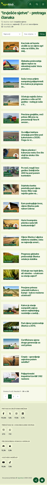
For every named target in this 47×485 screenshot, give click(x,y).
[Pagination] (17, 396)
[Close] (37, 4)
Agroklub (21, 478)
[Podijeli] (36, 480)
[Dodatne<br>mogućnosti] (42, 480)
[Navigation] (43, 4)
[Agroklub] (8, 4)
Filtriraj (42, 34)
